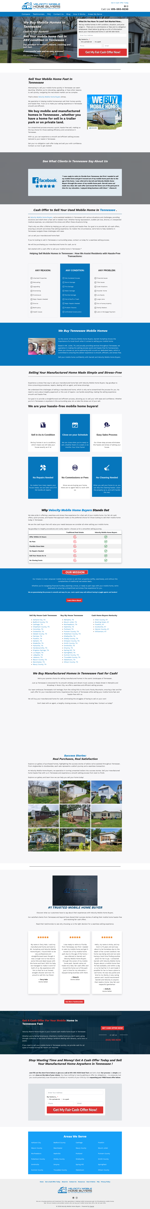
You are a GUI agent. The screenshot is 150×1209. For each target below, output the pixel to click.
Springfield (102, 1164)
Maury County (81, 1148)
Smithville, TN (69, 645)
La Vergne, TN (38, 652)
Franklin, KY (99, 624)
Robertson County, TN (72, 634)
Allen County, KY (101, 620)
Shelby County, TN (71, 638)
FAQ (49, 14)
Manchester (58, 1148)
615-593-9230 (75, 1073)
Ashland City (36, 1142)
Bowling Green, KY (102, 622)
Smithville (35, 1164)
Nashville (57, 1153)
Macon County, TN (40, 660)
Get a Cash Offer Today (52, 1182)
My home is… (52, 1097)
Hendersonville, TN (40, 648)
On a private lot (86, 42)
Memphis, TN (69, 620)
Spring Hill (80, 1164)
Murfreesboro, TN (70, 624)
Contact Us (58, 14)
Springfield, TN (69, 652)
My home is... (84, 39)
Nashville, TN (69, 627)
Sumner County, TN (71, 655)
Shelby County (59, 1159)
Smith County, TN (70, 643)
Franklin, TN (37, 638)
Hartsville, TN (38, 645)
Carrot (92, 1206)
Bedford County (59, 1142)
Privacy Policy (105, 1182)
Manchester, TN (39, 662)
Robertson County (38, 1159)
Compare (26, 14)
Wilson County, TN (71, 662)
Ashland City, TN (39, 620)
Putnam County (104, 1153)
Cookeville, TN (38, 631)
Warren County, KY (102, 629)
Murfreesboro (36, 1153)
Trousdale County (60, 1170)
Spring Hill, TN (69, 650)
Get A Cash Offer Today (119, 3)
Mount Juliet (103, 1148)
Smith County (103, 1159)
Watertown (80, 1170)
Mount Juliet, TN (70, 622)
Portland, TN (68, 629)
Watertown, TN (69, 660)
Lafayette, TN (38, 655)
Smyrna (56, 1164)
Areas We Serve (95, 14)
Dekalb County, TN (40, 634)
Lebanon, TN (37, 657)
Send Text (85, 1073)
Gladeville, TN (38, 643)
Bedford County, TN (40, 622)
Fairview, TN (37, 636)
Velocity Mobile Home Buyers (49, 97)
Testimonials (38, 14)
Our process (105, 1073)
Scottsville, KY (100, 627)
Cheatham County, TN (41, 627)
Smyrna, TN (68, 648)
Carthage (79, 1142)
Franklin (101, 1142)
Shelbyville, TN (69, 636)
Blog (68, 14)
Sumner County (37, 1170)
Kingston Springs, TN (41, 650)
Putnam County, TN (71, 631)
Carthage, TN (38, 624)
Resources (81, 1182)
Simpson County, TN (71, 641)
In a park (98, 42)
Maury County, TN (39, 664)
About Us (65, 1182)
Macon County (36, 1148)
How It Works (79, 14)
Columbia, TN (38, 629)
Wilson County (103, 1170)
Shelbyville (80, 1159)
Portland (79, 1153)
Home (42, 1182)
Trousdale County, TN (72, 657)
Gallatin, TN (37, 641)
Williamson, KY (100, 631)
